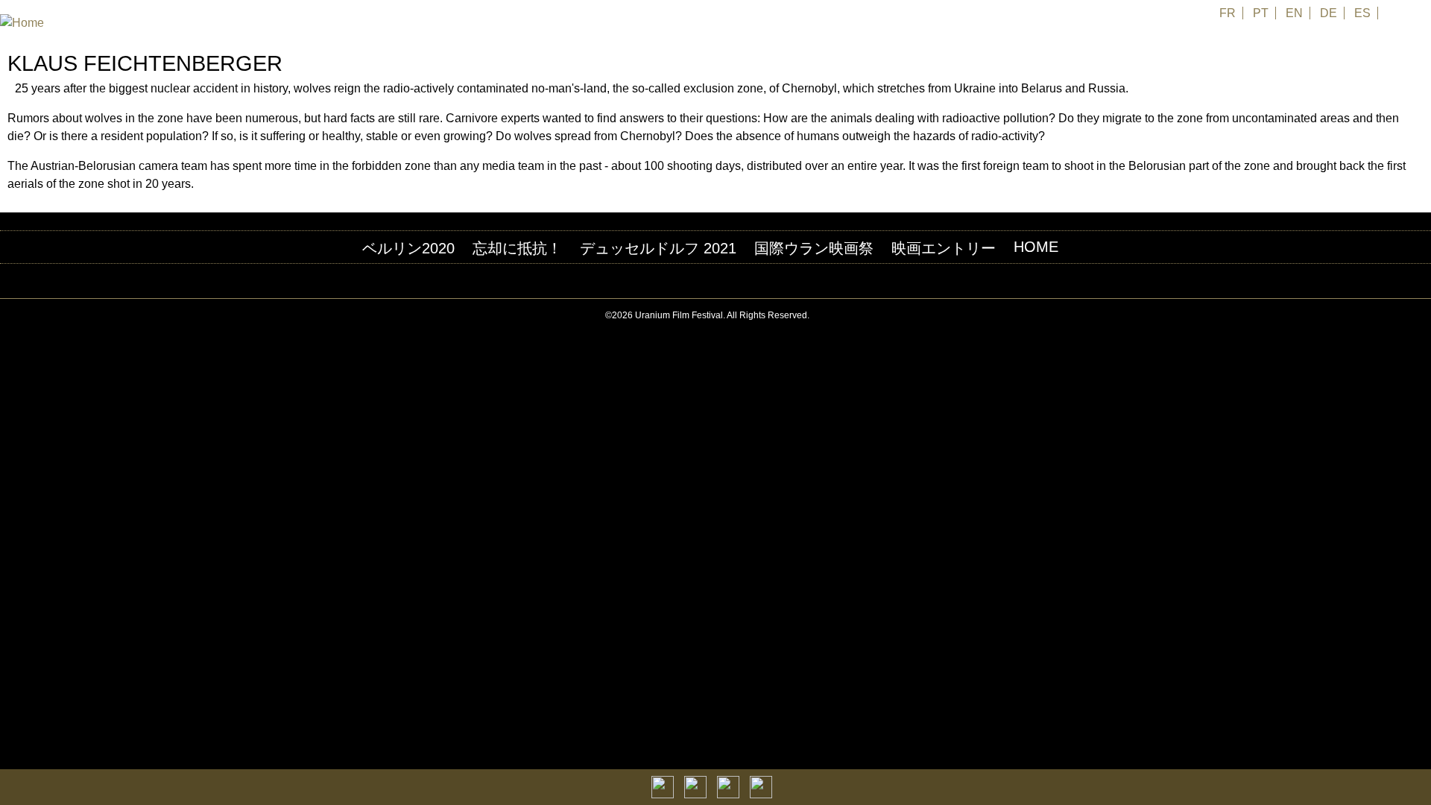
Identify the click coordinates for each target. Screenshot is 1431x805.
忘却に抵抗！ (517, 248)
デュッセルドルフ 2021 (658, 248)
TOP (1423, 315)
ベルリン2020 (408, 248)
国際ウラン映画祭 (814, 248)
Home (1036, 247)
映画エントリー (943, 248)
